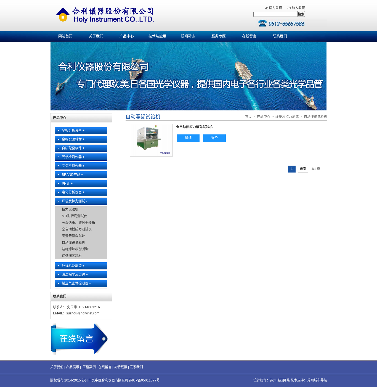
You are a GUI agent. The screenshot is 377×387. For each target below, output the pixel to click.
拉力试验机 (70, 209)
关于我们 (96, 36)
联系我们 (280, 36)
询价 (214, 138)
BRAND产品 (72, 175)
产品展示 (72, 367)
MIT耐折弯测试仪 (74, 216)
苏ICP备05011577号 (144, 380)
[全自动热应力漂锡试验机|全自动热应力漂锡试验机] (151, 155)
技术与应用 (157, 36)
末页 (303, 169)
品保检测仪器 (73, 166)
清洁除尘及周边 (75, 275)
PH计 (67, 183)
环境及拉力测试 (74, 201)
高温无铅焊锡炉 (73, 236)
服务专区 (218, 36)
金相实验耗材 (73, 139)
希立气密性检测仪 (76, 283)
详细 (188, 138)
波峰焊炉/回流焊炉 (75, 249)
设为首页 (275, 8)
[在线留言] (81, 354)
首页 (248, 117)
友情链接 (120, 367)
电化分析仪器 (73, 192)
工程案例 (89, 367)
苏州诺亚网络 (280, 380)
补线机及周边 (73, 266)
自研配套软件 (73, 148)
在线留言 (249, 36)
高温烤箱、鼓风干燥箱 (78, 223)
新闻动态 (188, 36)
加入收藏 (298, 8)
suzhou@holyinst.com (82, 313)
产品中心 (127, 36)
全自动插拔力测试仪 (77, 229)
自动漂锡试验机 (73, 243)
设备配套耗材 (72, 256)
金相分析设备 (73, 130)
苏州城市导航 (317, 380)
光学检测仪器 (73, 157)
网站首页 (65, 36)
